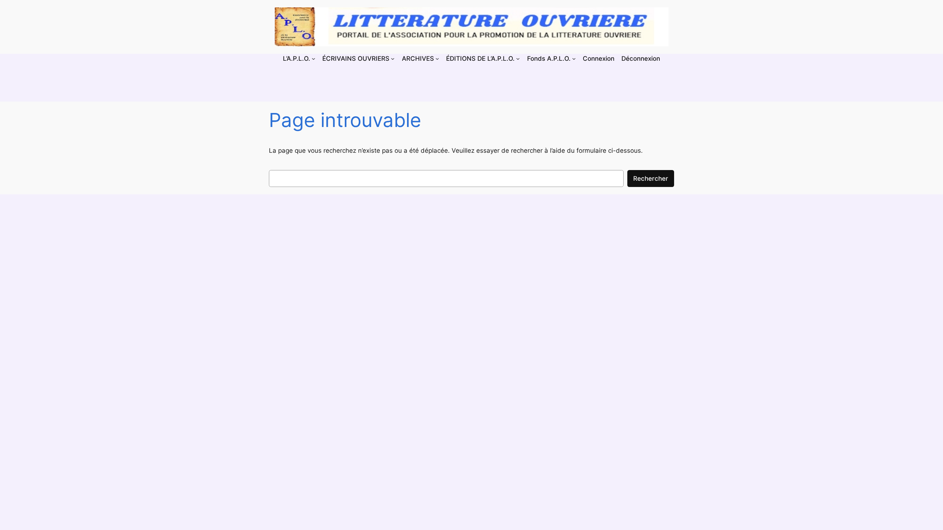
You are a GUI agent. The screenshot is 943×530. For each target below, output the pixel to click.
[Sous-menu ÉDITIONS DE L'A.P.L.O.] (518, 58)
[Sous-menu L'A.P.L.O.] (313, 58)
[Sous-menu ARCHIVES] (437, 58)
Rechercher (650, 178)
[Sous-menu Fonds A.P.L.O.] (574, 58)
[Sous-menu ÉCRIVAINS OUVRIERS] (393, 58)
